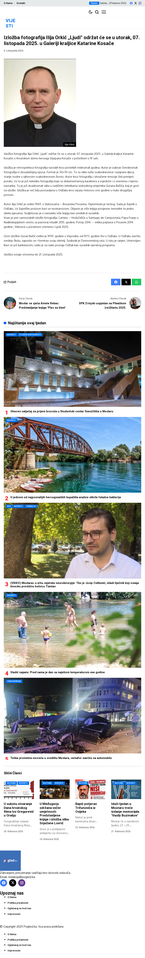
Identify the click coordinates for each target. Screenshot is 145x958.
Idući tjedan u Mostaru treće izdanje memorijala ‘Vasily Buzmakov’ (125, 809)
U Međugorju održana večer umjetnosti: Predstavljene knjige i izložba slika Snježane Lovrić (54, 813)
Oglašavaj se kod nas (19, 908)
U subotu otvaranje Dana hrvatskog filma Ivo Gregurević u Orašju (19, 809)
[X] (135, 3)
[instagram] (140, 3)
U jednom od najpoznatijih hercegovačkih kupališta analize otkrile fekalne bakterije (65, 497)
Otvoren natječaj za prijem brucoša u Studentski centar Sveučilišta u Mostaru (61, 411)
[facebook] (131, 3)
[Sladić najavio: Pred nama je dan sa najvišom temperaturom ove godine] (72, 630)
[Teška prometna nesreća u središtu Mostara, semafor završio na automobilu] (72, 715)
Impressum (14, 914)
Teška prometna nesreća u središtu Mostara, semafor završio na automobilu (61, 758)
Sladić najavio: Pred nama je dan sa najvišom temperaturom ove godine (57, 672)
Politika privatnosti (18, 902)
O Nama (8, 3)
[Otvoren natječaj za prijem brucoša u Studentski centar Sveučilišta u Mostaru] (72, 369)
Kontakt (21, 3)
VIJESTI (10, 23)
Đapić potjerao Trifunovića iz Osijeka (86, 807)
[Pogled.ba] (10, 861)
